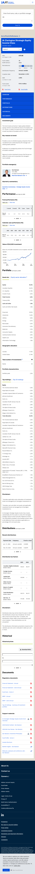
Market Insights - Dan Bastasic (10, 746)
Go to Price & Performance (10, 36)
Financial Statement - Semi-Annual (11, 687)
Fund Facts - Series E (8, 692)
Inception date (6, 74)
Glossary (3, 836)
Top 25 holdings (18, 379)
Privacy (3, 799)
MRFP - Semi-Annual (7, 700)
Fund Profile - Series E (8, 738)
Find (17, 25)
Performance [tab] (7, 99)
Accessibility (4, 805)
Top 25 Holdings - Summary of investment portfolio (13, 706)
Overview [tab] (6, 94)
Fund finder (4, 785)
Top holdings (6, 379)
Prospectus (4, 821)
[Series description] (24, 49)
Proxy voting (4, 827)
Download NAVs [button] (26, 649)
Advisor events (5, 791)
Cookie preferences (6, 808)
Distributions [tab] (7, 107)
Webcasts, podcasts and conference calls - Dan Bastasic (13, 751)
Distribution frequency (8, 70)
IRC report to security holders (9, 824)
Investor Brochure (7, 742)
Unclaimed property (6, 831)
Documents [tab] (6, 116)
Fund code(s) (5, 60)
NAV (3, 55)
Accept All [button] (6, 870)
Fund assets (5, 83)
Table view (5, 202)
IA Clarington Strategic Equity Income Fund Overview (14, 719)
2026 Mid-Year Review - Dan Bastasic (12, 729)
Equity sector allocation (19, 277)
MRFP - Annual (6, 696)
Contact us (5, 771)
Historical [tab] (6, 111)
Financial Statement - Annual (10, 683)
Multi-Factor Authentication (9, 802)
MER (3, 78)
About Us (4, 766)
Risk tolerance (6, 65)
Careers (4, 776)
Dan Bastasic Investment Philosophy (12, 733)
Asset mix (5, 277)
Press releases (5, 788)
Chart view (12, 202)
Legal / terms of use (6, 796)
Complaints (4, 839)
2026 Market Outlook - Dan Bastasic (12, 725)
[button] (16, 870)
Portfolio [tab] (6, 103)
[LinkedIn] (2, 815)
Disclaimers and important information (12, 834)
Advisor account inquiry (7, 782)
